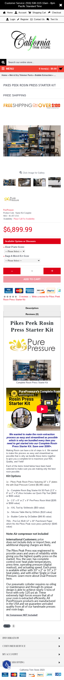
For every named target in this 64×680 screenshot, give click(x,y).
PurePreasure (8, 210)
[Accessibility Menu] (6, 664)
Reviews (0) (32, 314)
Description (32, 308)
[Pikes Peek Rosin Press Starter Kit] (32, 141)
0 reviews (23, 296)
